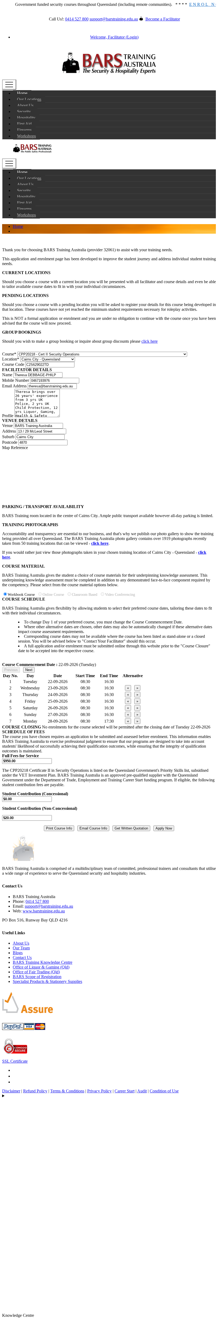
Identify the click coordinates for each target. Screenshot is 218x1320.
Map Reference (15, 447)
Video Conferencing (120, 595)
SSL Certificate (15, 1061)
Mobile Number (15, 380)
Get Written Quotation (131, 828)
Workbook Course (22, 595)
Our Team (21, 948)
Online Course (54, 595)
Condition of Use (164, 1091)
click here (149, 341)
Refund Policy (35, 1091)
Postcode (9, 442)
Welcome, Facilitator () (114, 37)
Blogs (18, 952)
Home (22, 93)
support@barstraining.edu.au (114, 19)
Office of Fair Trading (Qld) (36, 972)
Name (7, 374)
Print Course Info (59, 828)
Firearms (24, 130)
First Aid (24, 123)
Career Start (125, 1091)
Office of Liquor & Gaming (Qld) (41, 967)
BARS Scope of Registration (37, 976)
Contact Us (22, 957)
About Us (25, 105)
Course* (9, 354)
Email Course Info (93, 828)
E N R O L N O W (195, 4)
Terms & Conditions (67, 1091)
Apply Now (164, 828)
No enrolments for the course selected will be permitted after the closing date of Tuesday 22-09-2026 (126, 727)
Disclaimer (11, 1091)
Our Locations (29, 99)
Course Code (13, 364)
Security (24, 111)
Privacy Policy (99, 1091)
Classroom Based (85, 595)
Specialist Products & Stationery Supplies (47, 981)
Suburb (8, 436)
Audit (142, 1091)
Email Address (14, 386)
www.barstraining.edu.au (44, 911)
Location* (10, 359)
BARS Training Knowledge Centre (42, 962)
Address (9, 431)
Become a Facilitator (162, 19)
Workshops (26, 136)
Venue (7, 425)
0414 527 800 (77, 19)
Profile (7, 415)
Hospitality (26, 117)
